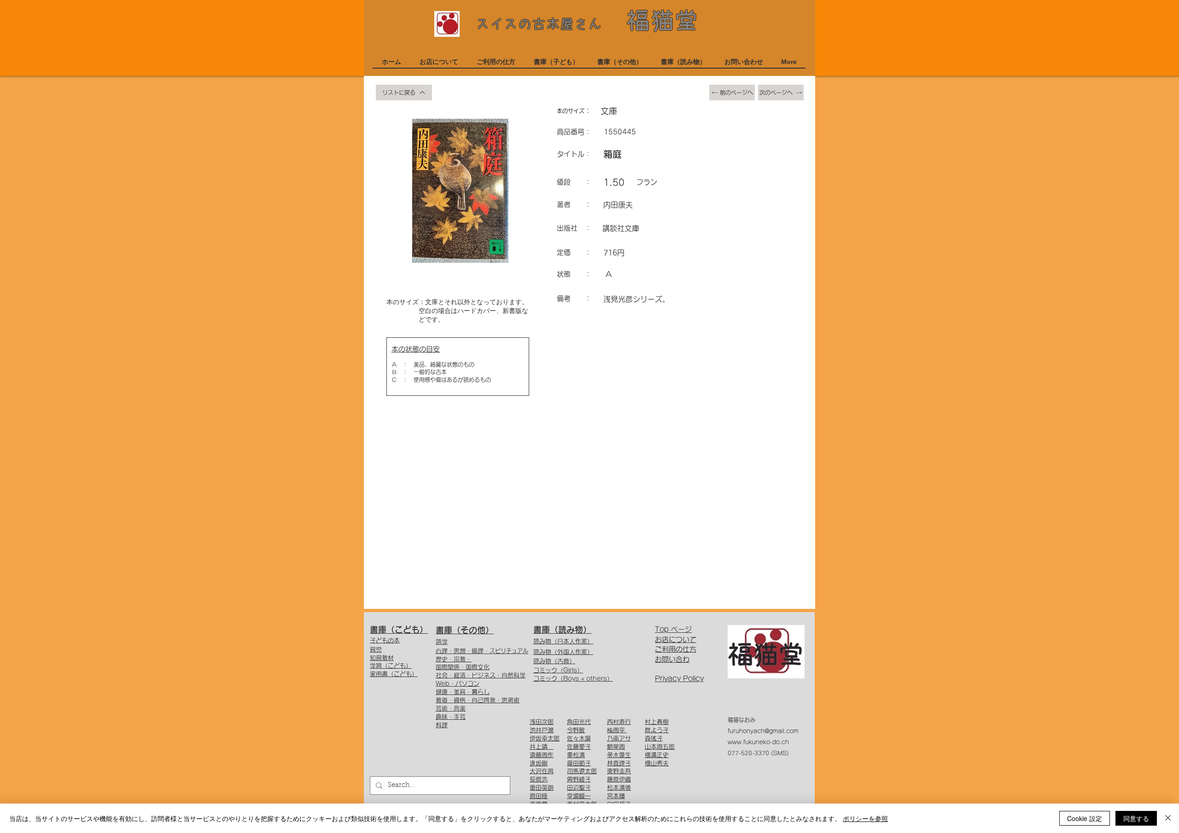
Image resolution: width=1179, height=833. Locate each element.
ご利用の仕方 (675, 649)
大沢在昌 (542, 771)
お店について (675, 639)
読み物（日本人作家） (563, 641)
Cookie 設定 (1084, 818)
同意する (1136, 818)
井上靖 (542, 747)
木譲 (585, 738)
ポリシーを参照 (865, 818)
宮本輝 (616, 796)
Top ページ (673, 629)
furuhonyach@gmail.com (763, 731)
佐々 (573, 738)
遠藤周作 (542, 755)
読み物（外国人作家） (563, 652)
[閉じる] (1167, 818)
